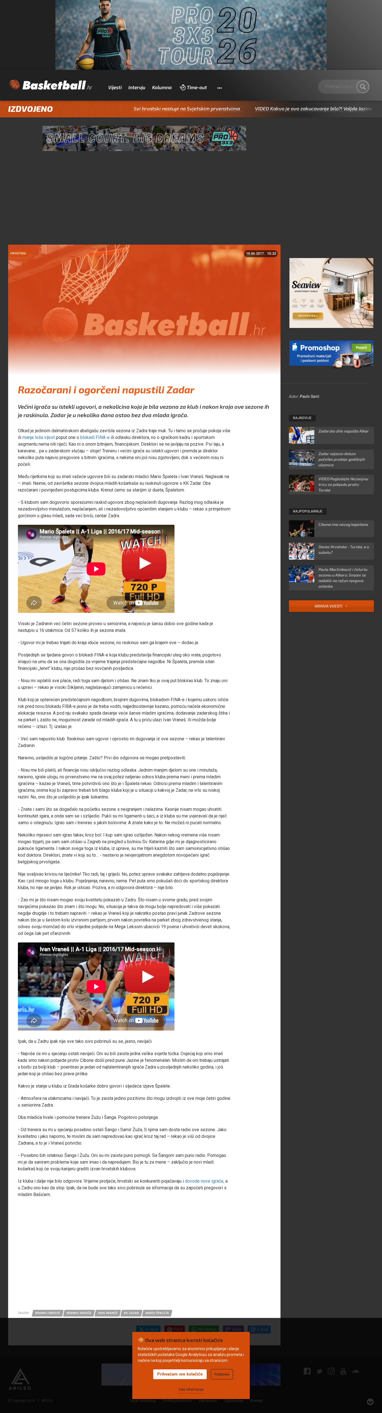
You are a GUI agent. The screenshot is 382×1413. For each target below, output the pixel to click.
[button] (219, 87)
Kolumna (162, 87)
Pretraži (362, 86)
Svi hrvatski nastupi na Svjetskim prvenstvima (138, 108)
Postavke (221, 1374)
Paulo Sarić (309, 396)
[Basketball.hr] (50, 85)
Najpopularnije (307, 511)
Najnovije (302, 418)
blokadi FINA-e (95, 437)
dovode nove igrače (204, 1181)
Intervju (136, 87)
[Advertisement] (191, 203)
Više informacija (191, 1389)
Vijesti (115, 87)
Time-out (197, 87)
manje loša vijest (38, 437)
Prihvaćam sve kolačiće (180, 1374)
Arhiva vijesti (329, 606)
